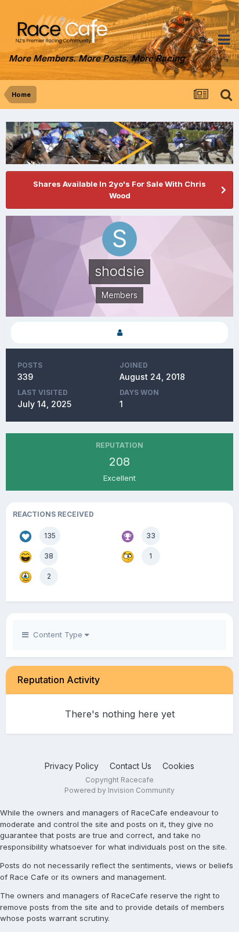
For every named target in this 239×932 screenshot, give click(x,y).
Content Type (56, 634)
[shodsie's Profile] (119, 332)
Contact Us (130, 766)
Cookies (178, 766)
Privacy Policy (72, 766)
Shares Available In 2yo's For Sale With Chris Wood (119, 189)
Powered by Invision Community (119, 790)
